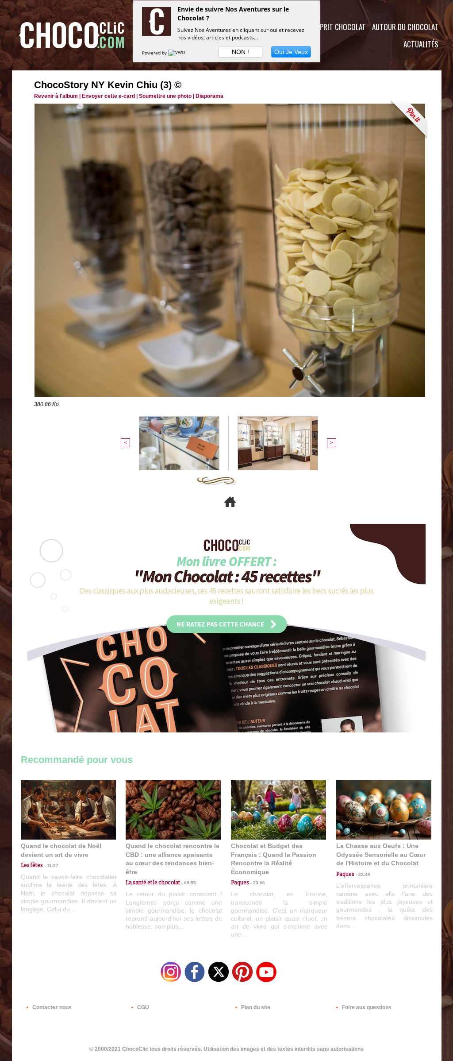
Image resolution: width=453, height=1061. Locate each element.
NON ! (240, 51)
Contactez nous (51, 1007)
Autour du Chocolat (405, 26)
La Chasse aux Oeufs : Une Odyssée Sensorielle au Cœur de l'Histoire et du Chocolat (381, 854)
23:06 (257, 882)
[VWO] (177, 53)
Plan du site (255, 1007)
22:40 (362, 874)
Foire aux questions (366, 1007)
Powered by (155, 53)
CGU (142, 1007)
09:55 (188, 882)
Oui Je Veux (291, 51)
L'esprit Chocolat (337, 26)
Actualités (420, 44)
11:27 (50, 865)
